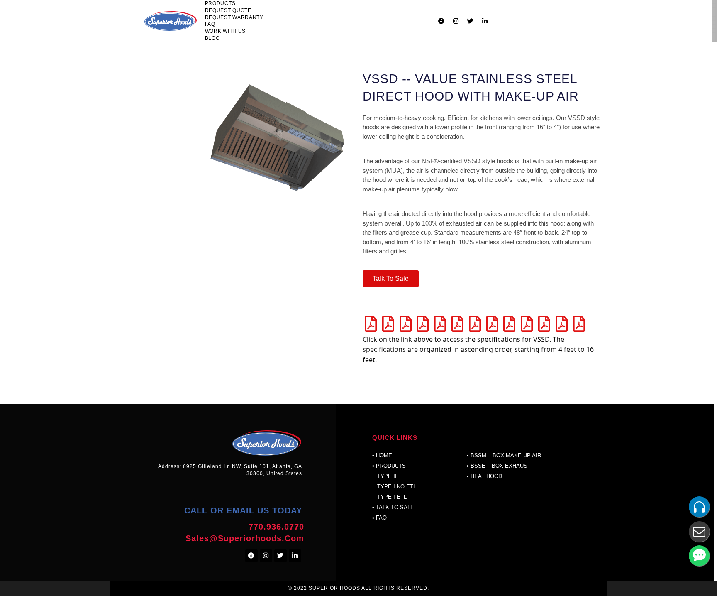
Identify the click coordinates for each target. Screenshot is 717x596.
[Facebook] (441, 21)
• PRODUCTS (389, 466)
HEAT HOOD (486, 476)
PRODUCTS (220, 3)
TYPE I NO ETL (396, 486)
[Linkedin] (484, 21)
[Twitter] (470, 21)
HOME (384, 455)
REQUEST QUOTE (228, 10)
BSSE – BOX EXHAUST (501, 466)
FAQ (210, 24)
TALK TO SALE (395, 507)
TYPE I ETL (392, 497)
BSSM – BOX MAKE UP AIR (506, 455)
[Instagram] (455, 21)
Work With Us (225, 31)
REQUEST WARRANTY (234, 17)
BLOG (212, 38)
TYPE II (384, 476)
